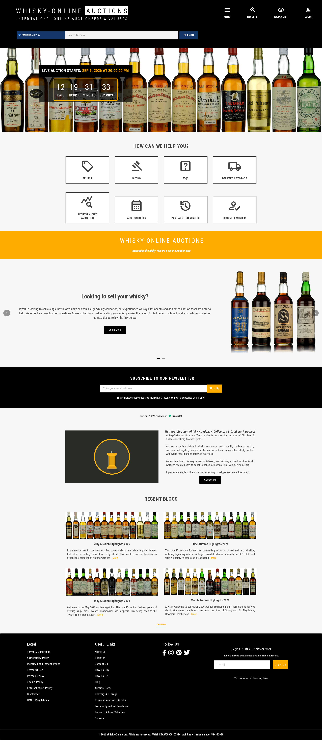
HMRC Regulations (38, 700)
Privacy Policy (35, 676)
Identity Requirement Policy (44, 664)
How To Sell (102, 676)
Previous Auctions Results (110, 700)
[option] (161, 90)
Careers (99, 718)
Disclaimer (33, 694)
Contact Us (101, 664)
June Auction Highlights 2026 (210, 544)
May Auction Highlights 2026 (112, 601)
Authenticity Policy (38, 657)
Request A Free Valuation (110, 712)
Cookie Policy (35, 682)
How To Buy (102, 670)
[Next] (315, 313)
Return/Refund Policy (40, 688)
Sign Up (214, 388)
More (115, 557)
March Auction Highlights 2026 (210, 600)
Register (100, 657)
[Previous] (6, 313)
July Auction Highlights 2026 (112, 544)
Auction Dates (103, 688)
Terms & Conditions (38, 651)
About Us (100, 651)
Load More (161, 624)
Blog (97, 682)
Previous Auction (30, 35)
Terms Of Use (35, 670)
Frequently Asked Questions (111, 706)
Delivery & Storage (106, 694)
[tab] (158, 358)
